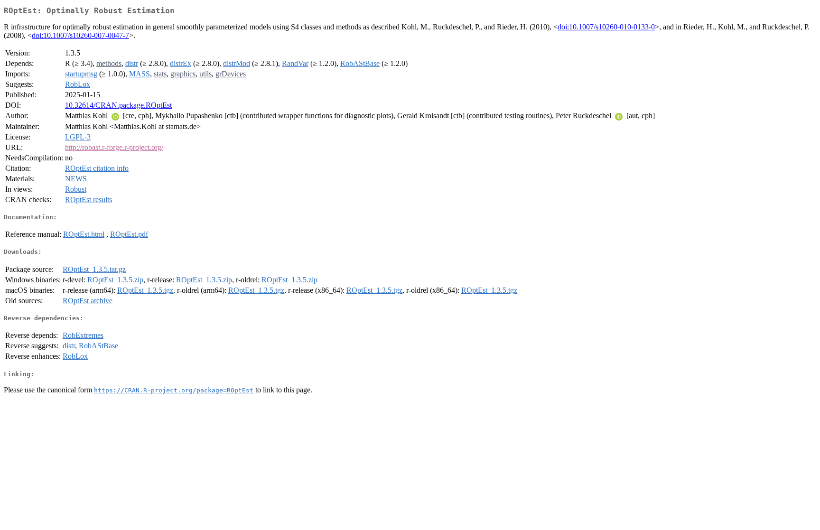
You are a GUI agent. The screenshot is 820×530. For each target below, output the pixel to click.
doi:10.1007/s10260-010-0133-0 (606, 27)
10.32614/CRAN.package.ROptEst (118, 105)
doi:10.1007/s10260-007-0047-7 (80, 35)
